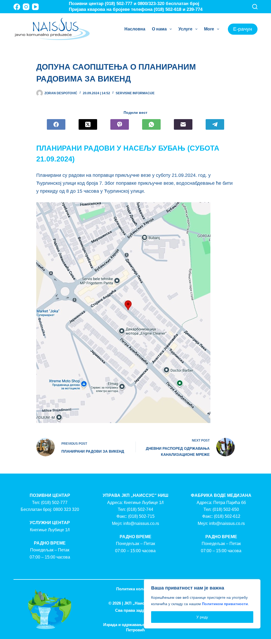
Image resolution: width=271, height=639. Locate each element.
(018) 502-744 (140, 509)
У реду (202, 617)
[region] (202, 603)
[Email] (183, 124)
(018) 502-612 (227, 516)
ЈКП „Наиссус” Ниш (143, 603)
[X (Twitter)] (88, 124)
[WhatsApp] (151, 124)
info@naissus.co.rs (141, 523)
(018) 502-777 (54, 502)
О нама (159, 29)
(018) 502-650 (226, 509)
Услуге (185, 29)
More (209, 29)
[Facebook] (16, 6)
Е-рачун (242, 29)
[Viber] (119, 124)
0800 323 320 (66, 509)
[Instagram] (26, 6)
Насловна (134, 29)
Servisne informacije (135, 93)
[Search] (255, 6)
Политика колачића (135, 589)
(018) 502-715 (141, 516)
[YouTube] (35, 6)
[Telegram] (215, 124)
